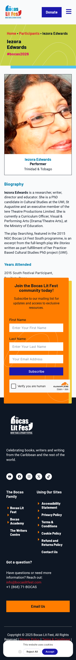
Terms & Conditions (49, 524)
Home (11, 33)
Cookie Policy (51, 533)
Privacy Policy (52, 515)
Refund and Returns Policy (52, 542)
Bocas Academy (17, 521)
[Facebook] (19, 476)
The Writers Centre (18, 532)
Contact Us (50, 552)
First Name (17, 320)
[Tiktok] (48, 476)
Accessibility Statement (51, 505)
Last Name (17, 339)
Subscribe (36, 371)
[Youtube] (9, 476)
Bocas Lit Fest (17, 510)
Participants (29, 33)
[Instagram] (29, 476)
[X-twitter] (38, 476)
